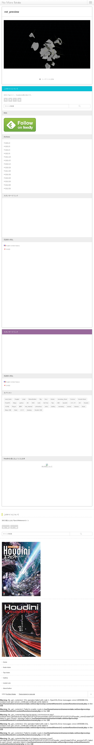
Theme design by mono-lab (27, 694)
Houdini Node (82, 399)
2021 (8, 156)
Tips (52, 403)
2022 (7, 153)
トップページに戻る (48, 79)
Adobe (52, 399)
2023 (7, 150)
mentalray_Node (62, 399)
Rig (40, 399)
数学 (20, 406)
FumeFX (7, 403)
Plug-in (14, 406)
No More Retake (11, 2)
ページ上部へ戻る (91, 694)
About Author (7, 688)
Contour (72, 399)
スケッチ (73, 403)
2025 (7, 143)
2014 (8, 181)
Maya (14, 403)
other (46, 406)
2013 (8, 185)
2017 (8, 171)
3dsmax (76, 406)
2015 (8, 178)
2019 (8, 164)
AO (80, 403)
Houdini (86, 403)
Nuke (15, 410)
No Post (46, 403)
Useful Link (7, 683)
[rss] (6, 100)
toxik (39, 403)
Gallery (53, 406)
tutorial (69, 406)
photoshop (38, 406)
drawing (29, 410)
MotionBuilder (32, 399)
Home (5, 662)
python (22, 403)
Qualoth (65, 403)
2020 (8, 160)
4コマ (22, 410)
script (23, 399)
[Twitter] (10, 100)
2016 (8, 174)
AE (28, 403)
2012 (8, 188)
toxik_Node (8, 399)
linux (46, 399)
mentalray (61, 406)
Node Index (7, 667)
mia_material (28, 406)
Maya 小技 (8, 410)
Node (83, 406)
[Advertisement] (47, 218)
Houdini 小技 (38, 410)
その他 (7, 406)
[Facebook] (15, 100)
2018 (8, 167)
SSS (33, 403)
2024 (7, 146)
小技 (58, 403)
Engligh (17, 399)
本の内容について (47, 466)
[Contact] (19, 100)
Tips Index (6, 673)
